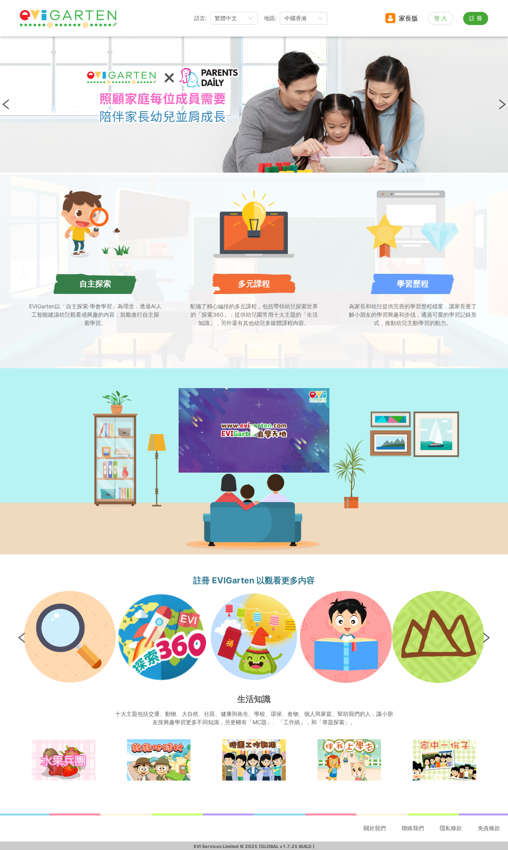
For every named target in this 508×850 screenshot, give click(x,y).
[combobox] (234, 18)
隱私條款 (451, 828)
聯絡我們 (413, 828)
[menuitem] (375, 828)
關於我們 (375, 828)
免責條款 (489, 828)
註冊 (476, 18)
